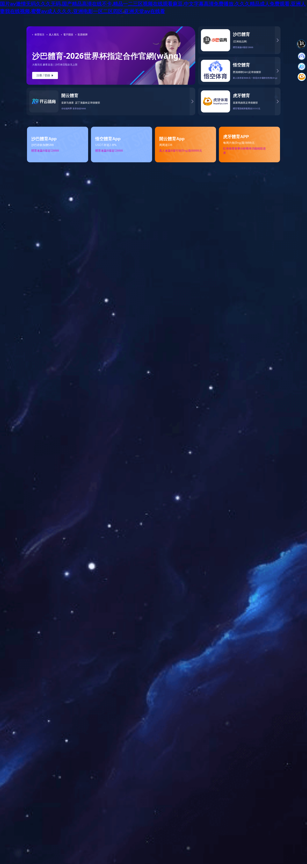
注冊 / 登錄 (45, 75)
